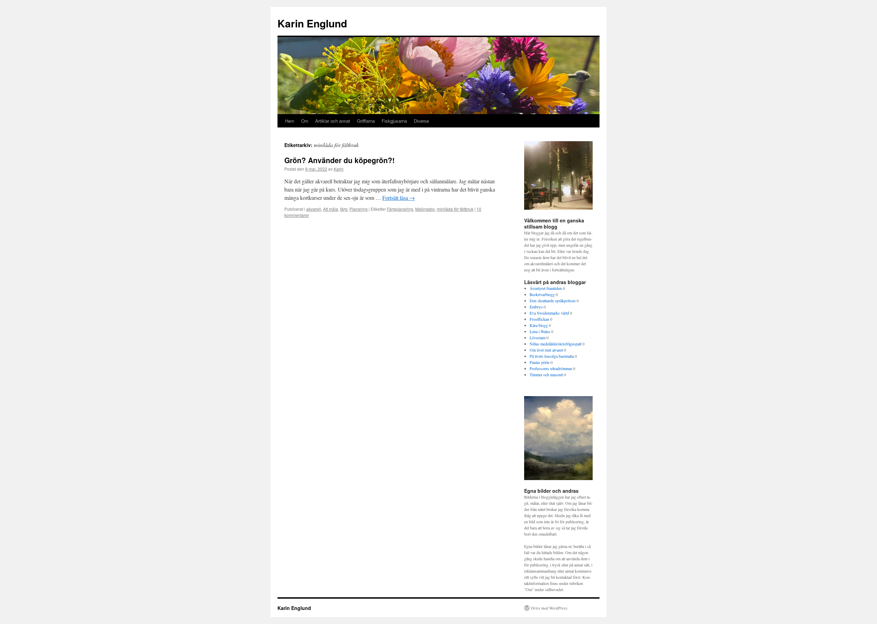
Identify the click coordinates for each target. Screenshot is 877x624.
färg (343, 209)
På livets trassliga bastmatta (552, 356)
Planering (358, 209)
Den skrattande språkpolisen (553, 300)
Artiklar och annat (332, 121)
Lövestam (537, 337)
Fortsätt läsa (398, 197)
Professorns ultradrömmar (551, 368)
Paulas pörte (539, 362)
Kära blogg (539, 325)
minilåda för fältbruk (455, 209)
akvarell (313, 209)
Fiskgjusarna (394, 121)
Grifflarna (366, 121)
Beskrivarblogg (542, 294)
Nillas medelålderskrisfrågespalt (555, 343)
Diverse (421, 121)
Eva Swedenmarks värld (549, 313)
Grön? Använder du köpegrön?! (339, 160)
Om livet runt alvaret (546, 350)
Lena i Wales (540, 331)
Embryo (536, 306)
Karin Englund (312, 23)
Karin (339, 169)
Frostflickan (539, 319)
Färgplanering (400, 209)
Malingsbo (425, 209)
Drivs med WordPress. (549, 608)
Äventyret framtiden (546, 288)
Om (304, 121)
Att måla (330, 209)
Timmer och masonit (546, 374)
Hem (289, 121)
